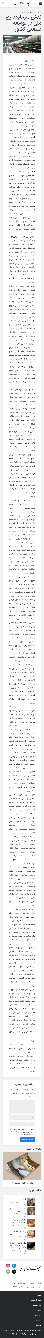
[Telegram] (14, 1266)
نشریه (39, 1295)
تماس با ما (37, 1325)
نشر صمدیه (37, 1305)
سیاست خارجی (36, 1287)
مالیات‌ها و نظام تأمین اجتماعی (19, 1221)
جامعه (13, 1283)
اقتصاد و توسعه (35, 1283)
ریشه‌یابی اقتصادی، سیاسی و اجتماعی (18, 1232)
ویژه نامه (38, 1315)
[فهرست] (41, 4)
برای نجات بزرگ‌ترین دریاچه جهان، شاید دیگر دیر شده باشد (17, 1245)
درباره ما (38, 1320)
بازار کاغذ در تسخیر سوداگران (17, 1209)
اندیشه (25, 1283)
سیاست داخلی (24, 1287)
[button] (3, 3)
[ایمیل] (8, 1271)
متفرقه (15, 1287)
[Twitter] (14, 1271)
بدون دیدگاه (26, 12)
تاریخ (20, 1283)
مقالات (39, 1310)
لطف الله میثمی (35, 1300)
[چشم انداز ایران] (22, 3)
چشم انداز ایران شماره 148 (22, 1183)
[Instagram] (8, 1266)
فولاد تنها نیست (19, 1199)
